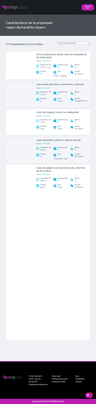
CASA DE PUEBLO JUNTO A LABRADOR (57, 112)
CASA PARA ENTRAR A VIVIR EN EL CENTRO (60, 84)
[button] (87, 7)
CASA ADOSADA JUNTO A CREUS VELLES (58, 140)
